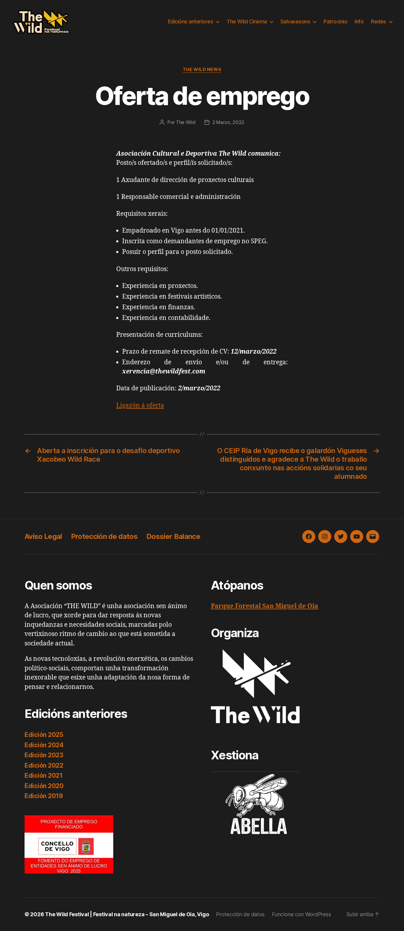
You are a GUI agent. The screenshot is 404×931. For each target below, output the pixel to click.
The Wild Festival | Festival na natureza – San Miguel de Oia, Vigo (127, 914)
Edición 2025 (44, 734)
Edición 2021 (44, 775)
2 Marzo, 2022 (228, 122)
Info (359, 21)
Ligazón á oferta (140, 406)
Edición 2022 (44, 765)
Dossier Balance (173, 536)
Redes (378, 21)
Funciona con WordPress (301, 914)
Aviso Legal (43, 536)
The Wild (185, 122)
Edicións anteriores (191, 21)
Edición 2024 (44, 745)
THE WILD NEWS (202, 69)
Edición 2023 (44, 755)
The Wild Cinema (247, 21)
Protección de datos (104, 536)
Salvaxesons (295, 21)
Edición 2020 (44, 786)
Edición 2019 (44, 796)
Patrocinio (335, 21)
